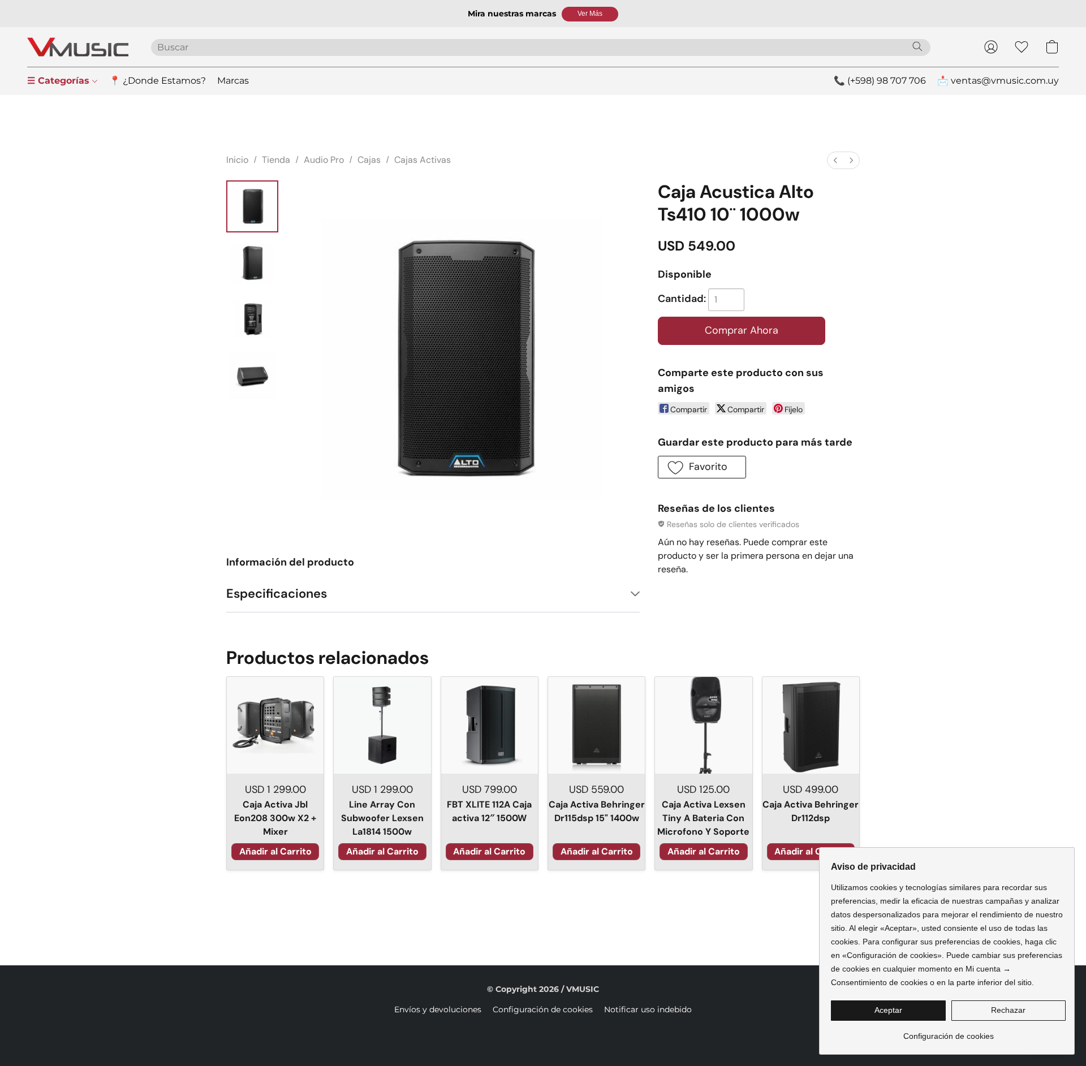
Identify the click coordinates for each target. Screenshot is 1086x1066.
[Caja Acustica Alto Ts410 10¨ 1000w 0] (252, 206)
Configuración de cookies (543, 1009)
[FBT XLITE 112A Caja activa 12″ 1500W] (489, 725)
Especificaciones (276, 593)
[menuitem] (835, 160)
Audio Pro (324, 160)
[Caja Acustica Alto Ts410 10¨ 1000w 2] (252, 320)
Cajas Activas (422, 160)
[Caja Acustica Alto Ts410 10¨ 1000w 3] (252, 376)
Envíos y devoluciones (437, 1009)
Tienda (276, 160)
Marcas (233, 80)
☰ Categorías (59, 80)
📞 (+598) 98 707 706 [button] (880, 80)
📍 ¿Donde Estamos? (157, 80)
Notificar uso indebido (648, 1009)
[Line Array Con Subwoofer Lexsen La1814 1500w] (382, 725)
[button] (590, 14)
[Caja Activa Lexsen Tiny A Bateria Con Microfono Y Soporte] (703, 725)
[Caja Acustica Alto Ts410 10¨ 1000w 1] (252, 263)
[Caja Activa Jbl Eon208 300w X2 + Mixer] (275, 725)
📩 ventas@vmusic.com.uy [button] (998, 80)
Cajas (369, 160)
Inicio (237, 160)
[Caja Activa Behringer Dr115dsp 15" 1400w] (596, 725)
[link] (948, 1032)
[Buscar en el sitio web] (917, 46)
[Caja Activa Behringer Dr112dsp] (810, 725)
